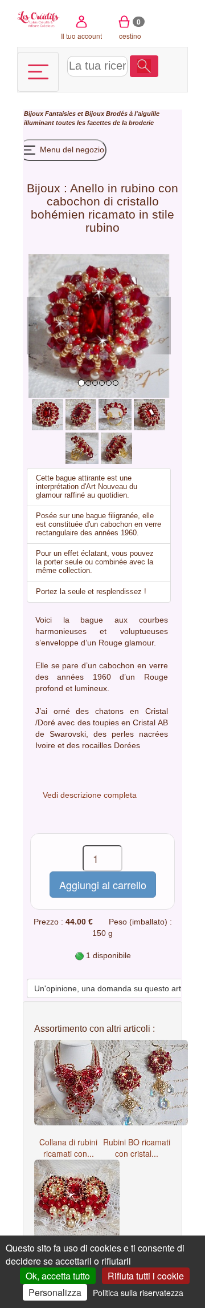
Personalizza (54, 1292)
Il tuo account (81, 36)
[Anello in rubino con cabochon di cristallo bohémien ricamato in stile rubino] (47, 413)
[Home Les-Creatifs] (38, 18)
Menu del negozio (71, 149)
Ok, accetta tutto (58, 1275)
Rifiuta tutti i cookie (146, 1275)
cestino (130, 29)
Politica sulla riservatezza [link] (138, 1292)
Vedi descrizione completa (90, 795)
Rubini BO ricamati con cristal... (136, 1147)
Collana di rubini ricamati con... (68, 1147)
